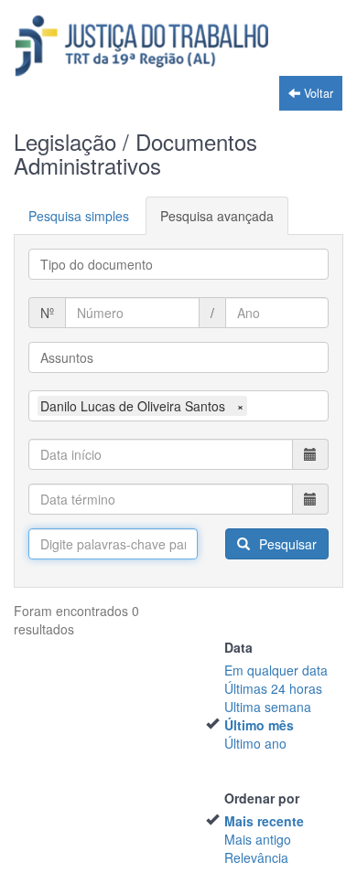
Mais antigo (257, 839)
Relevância (256, 857)
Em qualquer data (276, 670)
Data (238, 647)
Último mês (259, 725)
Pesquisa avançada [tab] (217, 216)
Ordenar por (261, 798)
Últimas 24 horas (273, 688)
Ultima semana (267, 706)
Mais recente (264, 821)
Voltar (316, 93)
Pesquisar (286, 544)
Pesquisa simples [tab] (78, 216)
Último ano (255, 743)
